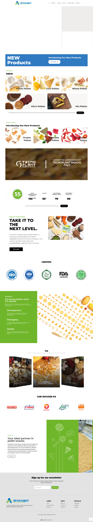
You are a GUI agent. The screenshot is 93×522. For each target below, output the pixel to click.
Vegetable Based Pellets (52, 139)
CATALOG (16, 380)
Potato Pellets (23, 88)
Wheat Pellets (79, 88)
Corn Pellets (52, 88)
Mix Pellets (81, 106)
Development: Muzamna (47, 519)
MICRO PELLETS (44, 383)
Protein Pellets (27, 139)
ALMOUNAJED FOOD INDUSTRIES (20, 382)
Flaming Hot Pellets (80, 139)
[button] (8, 372)
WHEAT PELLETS (70, 382)
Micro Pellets (38, 106)
